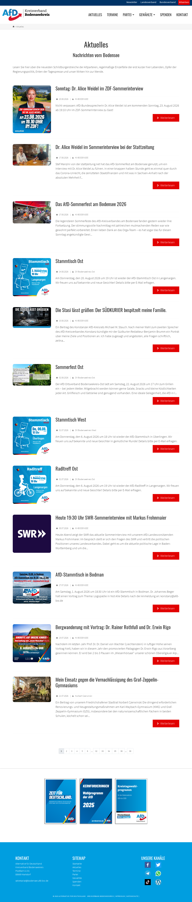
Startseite (77, 863)
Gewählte (77, 877)
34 (109, 751)
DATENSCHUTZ (132, 896)
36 (121, 751)
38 (130, 751)
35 (115, 751)
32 (96, 751)
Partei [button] (127, 14)
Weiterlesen (166, 118)
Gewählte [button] (145, 14)
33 (103, 751)
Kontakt (182, 14)
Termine (112, 14)
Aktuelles (95, 14)
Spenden (165, 14)
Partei (75, 874)
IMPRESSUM (120, 896)
